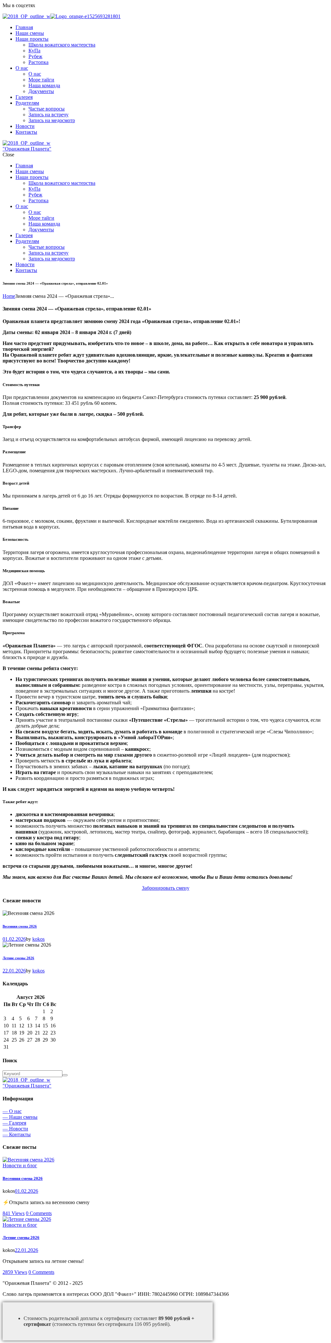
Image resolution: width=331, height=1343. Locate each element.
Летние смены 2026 (18, 958)
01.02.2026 (14, 939)
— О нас (12, 1111)
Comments (39, 1213)
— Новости (15, 1128)
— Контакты (17, 1134)
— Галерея (14, 1123)
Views (14, 1213)
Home (9, 296)
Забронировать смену (165, 888)
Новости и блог (20, 1165)
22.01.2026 (14, 970)
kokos (38, 939)
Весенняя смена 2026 (20, 926)
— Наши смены (20, 1117)
